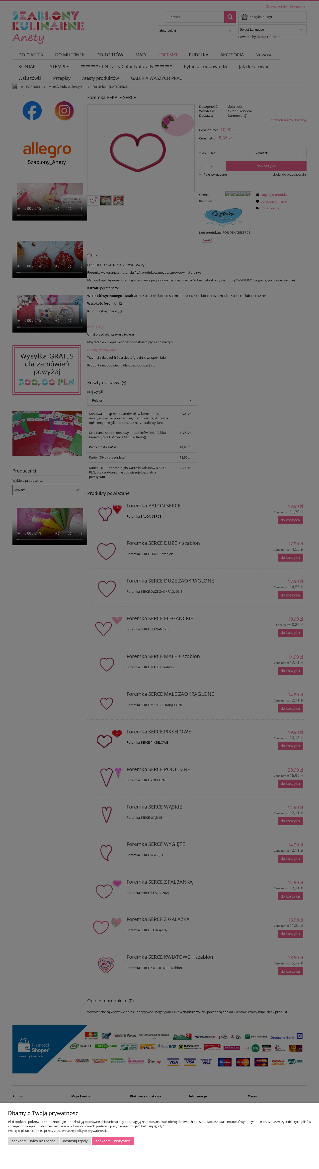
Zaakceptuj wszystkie (113, 1141)
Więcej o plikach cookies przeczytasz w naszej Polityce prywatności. (57, 1130)
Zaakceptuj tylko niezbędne (33, 1141)
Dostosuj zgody (75, 1141)
